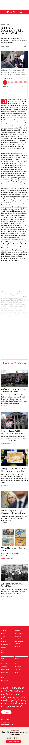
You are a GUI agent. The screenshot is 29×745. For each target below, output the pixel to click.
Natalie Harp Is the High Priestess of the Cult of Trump (14, 511)
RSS (16, 672)
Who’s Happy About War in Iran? (13, 549)
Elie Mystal (4, 485)
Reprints (17, 646)
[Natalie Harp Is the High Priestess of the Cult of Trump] (14, 499)
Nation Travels (5, 675)
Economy (4, 639)
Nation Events (5, 669)
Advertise (4, 666)
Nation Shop (4, 672)
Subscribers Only (15, 730)
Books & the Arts (6, 644)
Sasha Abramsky (6, 443)
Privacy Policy (5, 719)
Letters (3, 653)
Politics (3, 633)
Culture (3, 641)
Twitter (17, 664)
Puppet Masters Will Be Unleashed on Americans (12, 432)
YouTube (17, 669)
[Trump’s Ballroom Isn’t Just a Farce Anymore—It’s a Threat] (14, 458)
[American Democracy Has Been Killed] (14, 572)
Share (24, 46)
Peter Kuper (9, 558)
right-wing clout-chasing (16, 148)
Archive (17, 639)
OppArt (3, 558)
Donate (6, 712)
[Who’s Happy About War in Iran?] (14, 537)
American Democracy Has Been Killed (12, 584)
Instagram (18, 666)
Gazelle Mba (4, 406)
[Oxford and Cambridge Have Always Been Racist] (14, 378)
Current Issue (19, 633)
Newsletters (4, 680)
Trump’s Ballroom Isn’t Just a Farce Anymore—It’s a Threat (14, 469)
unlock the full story (14, 741)
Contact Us (4, 664)
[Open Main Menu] (3, 12)
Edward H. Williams (6, 596)
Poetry (3, 650)
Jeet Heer (4, 523)
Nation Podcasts (6, 678)
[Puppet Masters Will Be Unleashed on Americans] (14, 420)
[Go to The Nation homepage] (14, 12)
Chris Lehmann (5, 46)
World (3, 636)
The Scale (23, 128)
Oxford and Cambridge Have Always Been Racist (13, 390)
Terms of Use (5, 722)
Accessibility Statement (8, 724)
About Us (4, 661)
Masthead (18, 636)
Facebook (18, 661)
